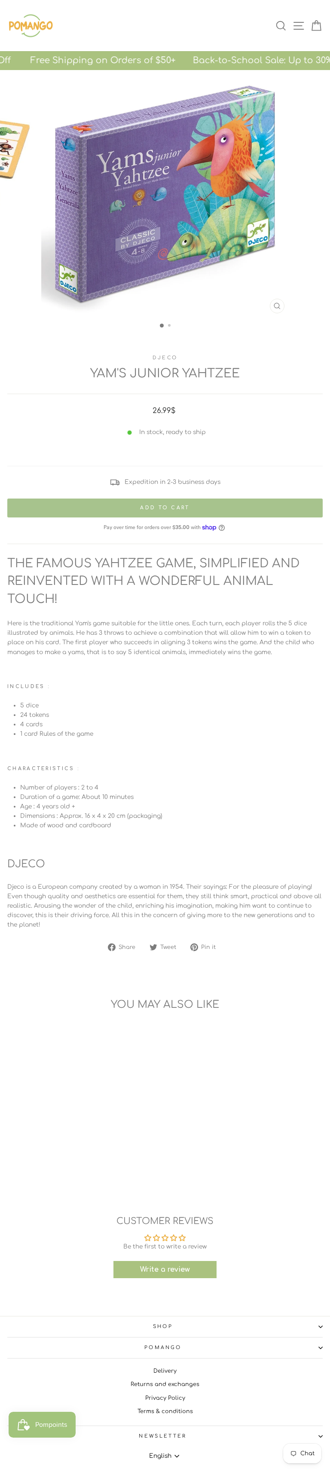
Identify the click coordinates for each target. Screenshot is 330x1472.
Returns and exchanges (165, 1384)
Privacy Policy (165, 1398)
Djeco (165, 358)
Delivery (165, 1371)
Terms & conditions (165, 1411)
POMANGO (162, 1347)
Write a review (165, 1269)
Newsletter (162, 1436)
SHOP (163, 1326)
